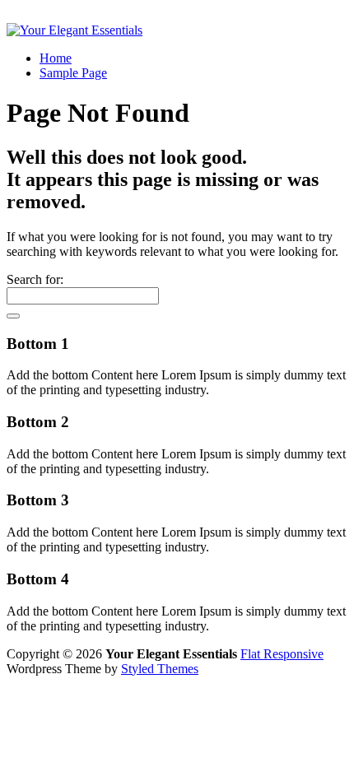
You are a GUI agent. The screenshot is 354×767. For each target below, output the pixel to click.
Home (56, 58)
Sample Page (73, 73)
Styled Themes (159, 669)
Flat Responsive (282, 654)
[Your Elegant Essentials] (74, 30)
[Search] (13, 316)
